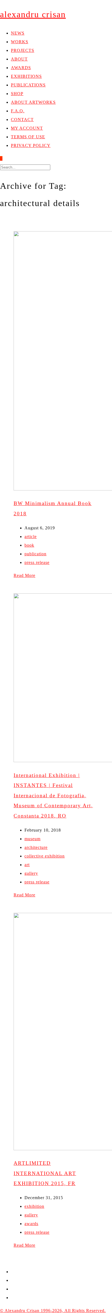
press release (36, 562)
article (30, 536)
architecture (36, 847)
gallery (31, 873)
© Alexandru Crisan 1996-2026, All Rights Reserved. (53, 1310)
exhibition (34, 1206)
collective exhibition (44, 856)
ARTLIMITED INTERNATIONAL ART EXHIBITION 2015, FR (45, 1173)
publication (35, 553)
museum (32, 838)
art (27, 864)
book (29, 545)
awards (31, 1223)
